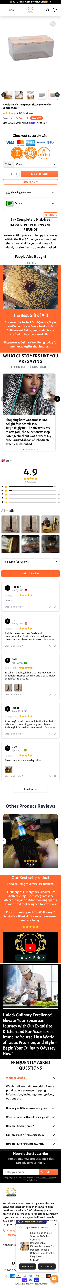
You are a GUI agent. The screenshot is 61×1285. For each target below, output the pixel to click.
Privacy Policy (30, 1180)
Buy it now (30, 181)
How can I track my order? (20, 1126)
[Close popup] (55, 1224)
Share (53, 214)
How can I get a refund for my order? (25, 1144)
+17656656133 (15, 1230)
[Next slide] (55, 265)
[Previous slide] (3, 94)
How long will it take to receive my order (27, 1108)
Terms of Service (46, 1178)
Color (8, 164)
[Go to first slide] (57, 94)
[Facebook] (13, 1263)
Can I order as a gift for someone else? (25, 1135)
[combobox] (56, 561)
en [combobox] (7, 460)
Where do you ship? (16, 1077)
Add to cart (40, 174)
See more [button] (49, 639)
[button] (9, 10)
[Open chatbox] (54, 1279)
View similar (27, 1266)
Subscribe (48, 1172)
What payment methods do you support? (27, 1117)
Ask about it (46, 1266)
